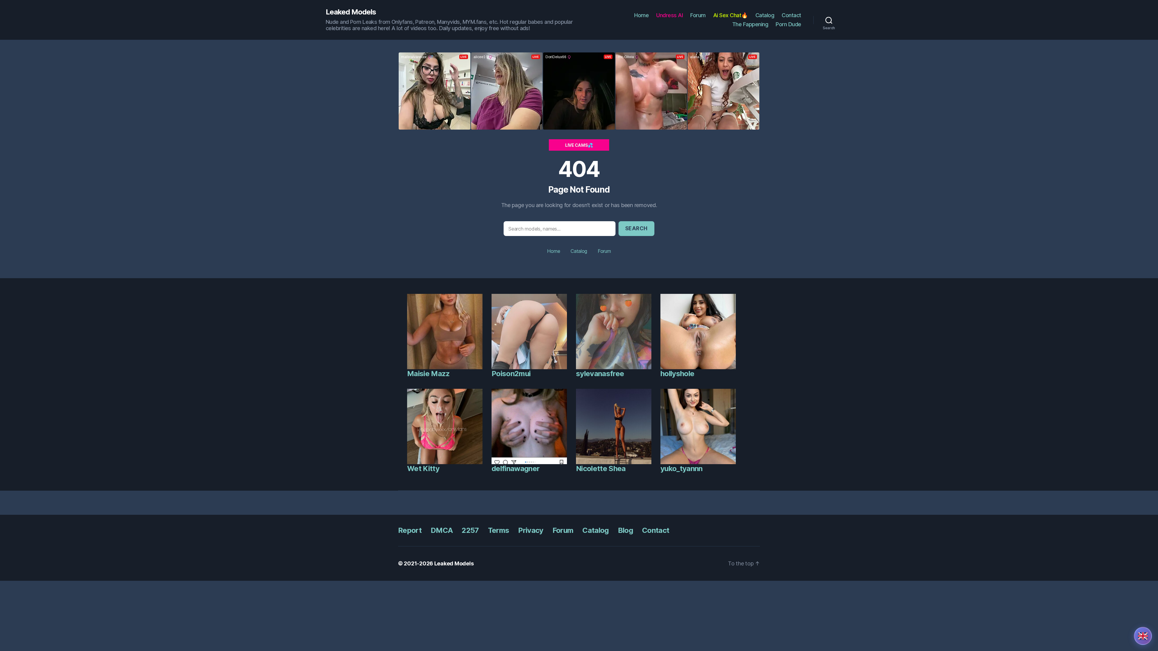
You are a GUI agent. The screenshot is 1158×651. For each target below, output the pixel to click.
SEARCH (636, 228)
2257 (470, 530)
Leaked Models (351, 12)
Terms (498, 530)
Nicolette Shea (601, 468)
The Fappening (750, 24)
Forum (698, 15)
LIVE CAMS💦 (579, 145)
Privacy (530, 530)
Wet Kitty (423, 468)
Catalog (764, 15)
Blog (625, 530)
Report (410, 530)
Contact (791, 15)
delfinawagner (515, 468)
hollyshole (677, 373)
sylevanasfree (600, 373)
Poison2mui (511, 373)
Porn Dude (788, 24)
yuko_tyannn (681, 468)
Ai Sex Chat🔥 (730, 15)
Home (641, 15)
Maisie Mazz (428, 373)
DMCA (442, 530)
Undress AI (669, 15)
